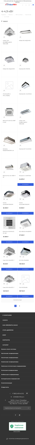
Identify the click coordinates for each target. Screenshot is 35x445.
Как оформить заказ (10, 325)
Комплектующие (6, 383)
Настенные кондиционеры (9, 353)
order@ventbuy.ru (18, 397)
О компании (7, 315)
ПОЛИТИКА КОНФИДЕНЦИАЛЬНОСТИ (19, 438)
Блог (4, 335)
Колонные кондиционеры (9, 370)
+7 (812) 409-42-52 (18, 393)
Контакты (6, 340)
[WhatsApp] (27, 393)
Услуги (5, 320)
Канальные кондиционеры (9, 361)
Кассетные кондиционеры (9, 357)
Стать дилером (8, 330)
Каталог (6, 345)
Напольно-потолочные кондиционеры (13, 366)
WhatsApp (19, 415)
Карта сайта (16, 431)
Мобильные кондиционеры (10, 374)
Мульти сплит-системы (8, 349)
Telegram (15, 415)
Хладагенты (5, 387)
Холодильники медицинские (10, 378)
